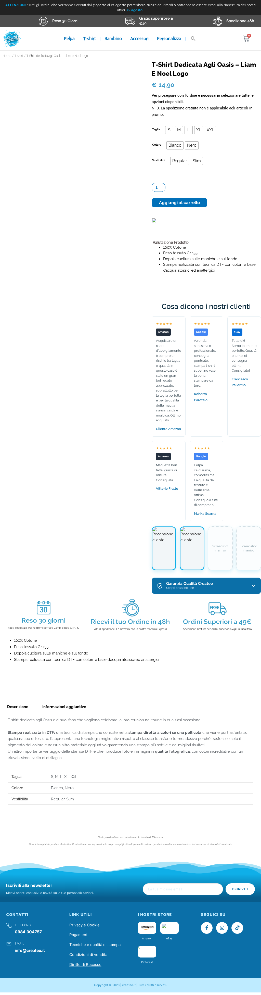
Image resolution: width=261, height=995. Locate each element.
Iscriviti (240, 889)
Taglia (156, 129)
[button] (193, 38)
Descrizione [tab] (17, 706)
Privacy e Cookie (84, 925)
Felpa (69, 38)
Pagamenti (78, 934)
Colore (156, 144)
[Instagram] (222, 928)
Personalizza (169, 38)
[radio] (169, 130)
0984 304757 (28, 931)
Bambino (113, 38)
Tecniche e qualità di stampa (95, 944)
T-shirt (89, 38)
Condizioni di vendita (88, 954)
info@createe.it (30, 950)
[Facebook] (207, 928)
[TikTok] (237, 928)
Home (7, 56)
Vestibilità (158, 160)
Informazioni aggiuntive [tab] (64, 706)
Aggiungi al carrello (179, 202)
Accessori (139, 38)
